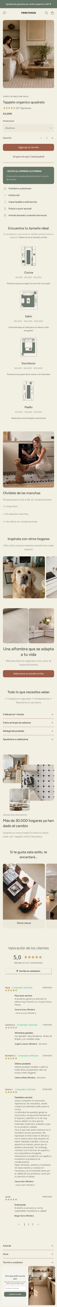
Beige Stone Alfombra (24, 1215)
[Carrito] (52, 13)
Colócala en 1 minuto (13, 714)
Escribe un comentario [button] (29, 971)
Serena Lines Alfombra (25, 1009)
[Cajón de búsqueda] (46, 13)
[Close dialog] (53, 1268)
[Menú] (5, 13)
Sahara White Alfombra (25, 1077)
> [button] (38, 1224)
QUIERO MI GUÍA (15, 1294)
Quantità (7, 138)
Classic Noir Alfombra (24, 1181)
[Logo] (28, 13)
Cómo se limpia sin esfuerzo (17, 722)
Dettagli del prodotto (13, 731)
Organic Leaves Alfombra (26, 1044)
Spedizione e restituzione (15, 739)
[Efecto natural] (24, 896)
